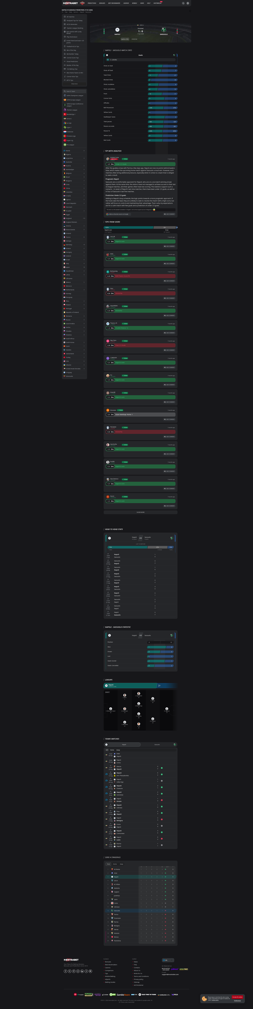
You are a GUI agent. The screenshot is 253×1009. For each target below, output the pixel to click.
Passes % (107, 131)
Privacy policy (138, 979)
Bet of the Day (71, 50)
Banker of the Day (72, 65)
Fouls (105, 94)
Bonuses (102, 3)
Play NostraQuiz (72, 37)
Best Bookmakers (114, 3)
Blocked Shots (108, 80)
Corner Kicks (108, 98)
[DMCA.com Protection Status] (112, 994)
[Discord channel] (90, 971)
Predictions (92, 3)
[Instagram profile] (78, 971)
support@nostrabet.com (170, 974)
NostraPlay (157, 3)
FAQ (135, 965)
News (142, 3)
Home (112, 750)
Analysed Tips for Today (74, 20)
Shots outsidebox (109, 89)
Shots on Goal (108, 66)
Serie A (76, 12)
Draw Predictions (72, 61)
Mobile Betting (110, 976)
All (107, 750)
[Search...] (183, 3)
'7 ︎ (108, 60)
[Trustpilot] (80, 994)
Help (148, 3)
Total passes (108, 121)
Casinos (126, 3)
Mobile (134, 3)
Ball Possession (109, 107)
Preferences (237, 1000)
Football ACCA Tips (73, 46)
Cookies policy (215, 1000)
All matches (70, 17)
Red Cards (107, 140)
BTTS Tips (70, 80)
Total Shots (107, 75)
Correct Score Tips (73, 58)
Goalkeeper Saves (109, 117)
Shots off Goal (108, 70)
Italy (70, 12)
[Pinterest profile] (74, 971)
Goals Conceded (113, 665)
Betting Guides (110, 982)
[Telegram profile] (86, 971)
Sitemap (136, 982)
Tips (66, 12)
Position (110, 642)
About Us (137, 970)
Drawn (110, 651)
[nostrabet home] (71, 959)
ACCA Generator (72, 24)
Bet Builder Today (72, 54)
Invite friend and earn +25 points (75, 42)
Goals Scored (112, 661)
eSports (107, 979)
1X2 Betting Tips (72, 69)
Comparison (109, 970)
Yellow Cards (108, 112)
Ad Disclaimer (138, 985)
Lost (109, 656)
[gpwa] (89, 994)
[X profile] (69, 971)
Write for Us (138, 973)
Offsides (106, 103)
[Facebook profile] (65, 971)
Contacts (137, 968)
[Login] (188, 3)
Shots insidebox (109, 84)
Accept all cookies (237, 997)
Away (118, 750)
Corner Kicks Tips (72, 76)
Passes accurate (109, 126)
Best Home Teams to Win (75, 73)
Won (109, 647)
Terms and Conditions (141, 976)
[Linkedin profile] (82, 971)
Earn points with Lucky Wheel (74, 32)
